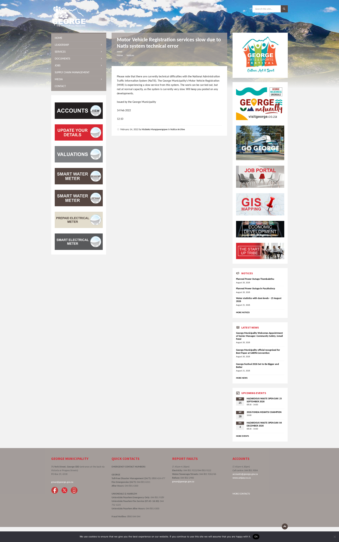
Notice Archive (177, 129)
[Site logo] (69, 26)
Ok (256, 536)
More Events (242, 436)
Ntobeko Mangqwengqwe (155, 129)
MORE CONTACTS (241, 494)
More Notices (243, 313)
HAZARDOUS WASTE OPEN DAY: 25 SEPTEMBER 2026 (264, 400)
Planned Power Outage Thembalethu (255, 279)
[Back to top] (285, 526)
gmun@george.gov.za (62, 482)
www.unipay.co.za (242, 478)
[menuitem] (79, 38)
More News (242, 378)
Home (120, 55)
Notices (130, 55)
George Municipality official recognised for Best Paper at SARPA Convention (258, 351)
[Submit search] (284, 8)
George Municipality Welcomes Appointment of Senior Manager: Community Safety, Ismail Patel (259, 336)
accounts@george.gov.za (245, 474)
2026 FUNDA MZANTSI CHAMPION (264, 412)
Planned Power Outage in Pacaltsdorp (255, 288)
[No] (334, 536)
